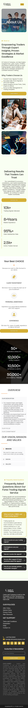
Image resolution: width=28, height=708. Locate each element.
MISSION (9, 449)
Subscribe (14, 658)
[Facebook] (4, 643)
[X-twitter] (8, 643)
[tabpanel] (14, 413)
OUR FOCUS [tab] (6, 428)
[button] (13, 449)
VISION (8, 459)
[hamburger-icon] (22, 4)
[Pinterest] (23, 643)
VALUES (8, 464)
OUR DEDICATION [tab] (8, 398)
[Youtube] (19, 643)
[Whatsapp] (11, 643)
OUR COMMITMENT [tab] (8, 431)
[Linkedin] (15, 643)
